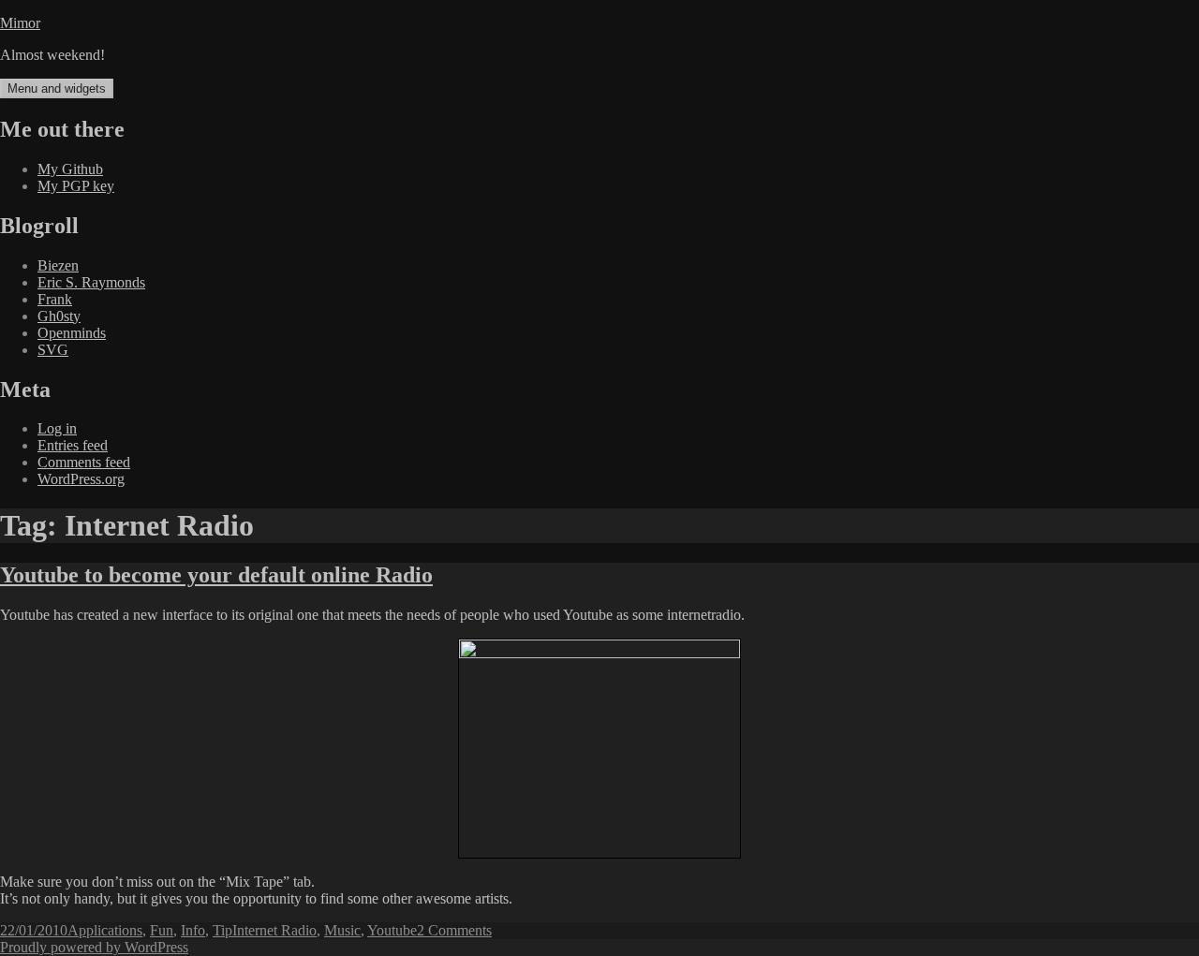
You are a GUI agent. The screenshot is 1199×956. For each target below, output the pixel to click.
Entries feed (72, 445)
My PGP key (75, 186)
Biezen (58, 265)
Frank (54, 299)
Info (193, 930)
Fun (161, 930)
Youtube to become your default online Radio (216, 575)
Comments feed (83, 462)
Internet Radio (274, 930)
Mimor (20, 23)
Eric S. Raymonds (91, 282)
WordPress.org (81, 479)
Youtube (392, 930)
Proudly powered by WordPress (94, 947)
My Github (70, 169)
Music (342, 930)
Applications (104, 930)
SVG (52, 350)
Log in (57, 428)
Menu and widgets (56, 88)
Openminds (71, 333)
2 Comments (454, 930)
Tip (222, 930)
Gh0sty (59, 316)
